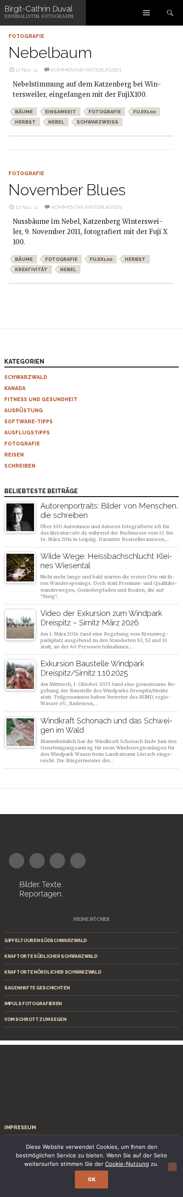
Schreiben (19, 466)
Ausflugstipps (27, 433)
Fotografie (26, 36)
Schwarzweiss (97, 122)
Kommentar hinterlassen (86, 70)
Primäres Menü (146, 13)
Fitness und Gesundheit (40, 399)
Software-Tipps (28, 422)
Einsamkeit (60, 112)
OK (91, 1180)
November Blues (67, 190)
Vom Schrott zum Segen (35, 1019)
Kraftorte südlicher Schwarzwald (50, 956)
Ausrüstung (23, 410)
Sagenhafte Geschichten (36, 987)
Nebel (56, 122)
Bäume (24, 112)
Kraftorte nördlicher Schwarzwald (52, 971)
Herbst (25, 122)
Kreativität (31, 269)
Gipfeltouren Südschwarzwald (45, 940)
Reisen (14, 455)
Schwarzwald (25, 377)
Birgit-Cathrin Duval (38, 8)
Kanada (15, 388)
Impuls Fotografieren (33, 1003)
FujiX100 (144, 112)
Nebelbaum (50, 52)
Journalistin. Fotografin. (39, 16)
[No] (172, 1166)
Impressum (20, 1127)
